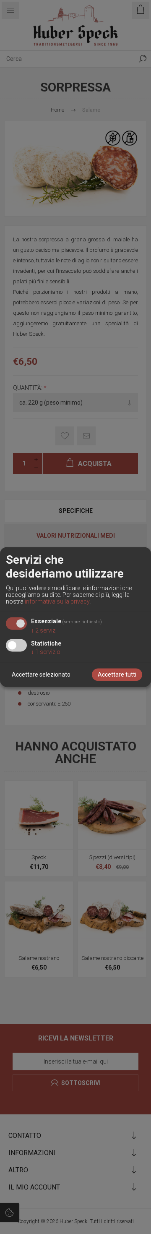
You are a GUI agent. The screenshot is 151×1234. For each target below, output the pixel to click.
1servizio (45, 652)
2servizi (44, 630)
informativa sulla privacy (57, 601)
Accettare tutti (117, 675)
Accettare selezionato (41, 675)
